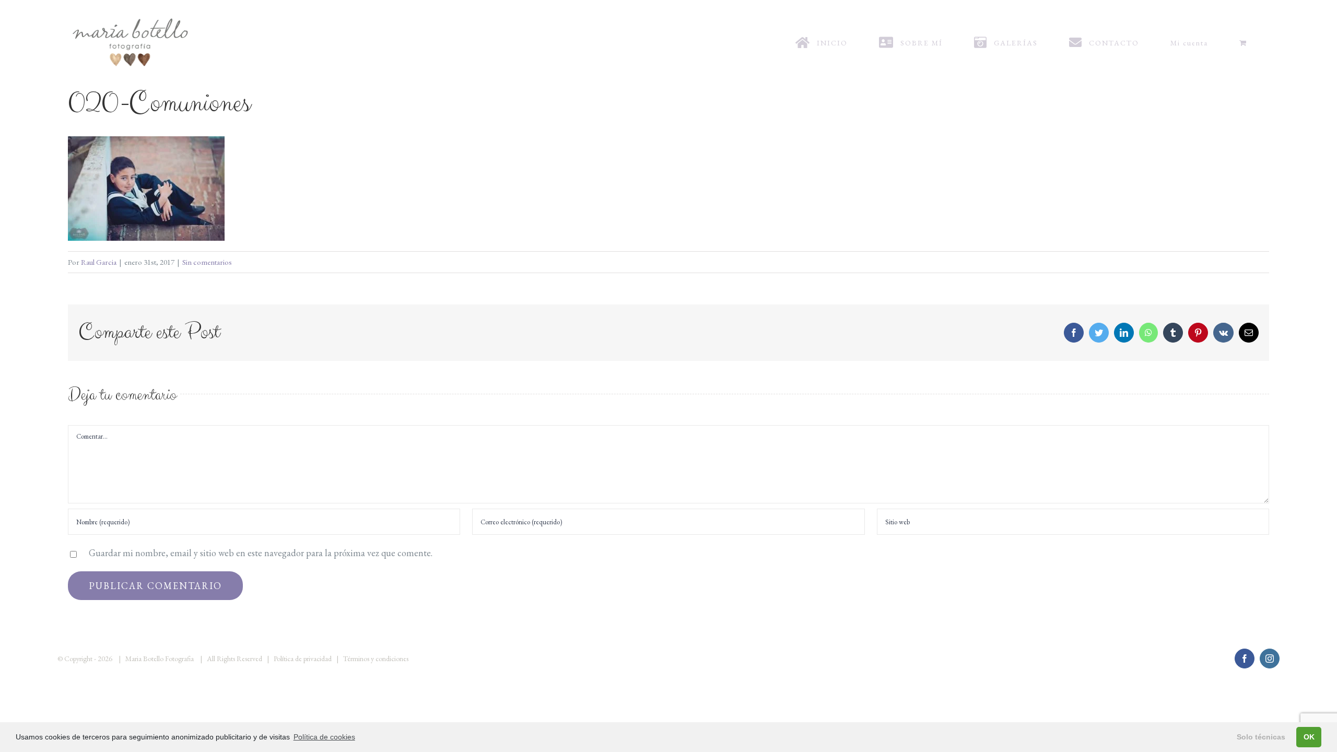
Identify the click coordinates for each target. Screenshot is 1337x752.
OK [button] (1309, 737)
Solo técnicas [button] (1261, 737)
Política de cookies (324, 737)
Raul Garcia (98, 262)
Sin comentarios (207, 262)
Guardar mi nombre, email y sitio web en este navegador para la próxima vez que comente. (260, 553)
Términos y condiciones (375, 658)
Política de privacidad (303, 658)
